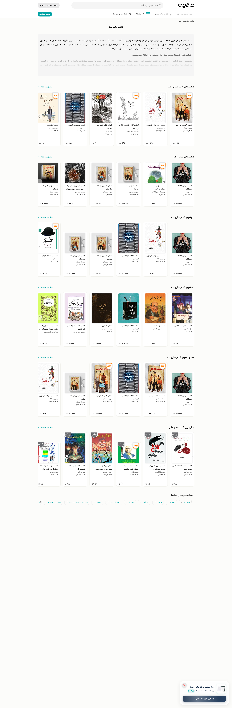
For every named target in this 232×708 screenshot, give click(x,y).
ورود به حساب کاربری (48, 5)
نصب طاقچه (45, 14)
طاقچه (192, 21)
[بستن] (184, 685)
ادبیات (185, 21)
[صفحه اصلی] (186, 5)
